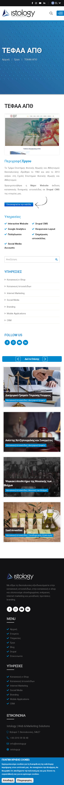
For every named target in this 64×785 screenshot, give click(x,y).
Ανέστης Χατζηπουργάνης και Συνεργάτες (29, 440)
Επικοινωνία (16, 656)
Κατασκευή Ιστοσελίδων (19, 286)
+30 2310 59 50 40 (19, 738)
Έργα (16, 59)
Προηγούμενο (18, 359)
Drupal (13, 651)
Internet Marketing (16, 293)
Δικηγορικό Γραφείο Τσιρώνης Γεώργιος (28, 395)
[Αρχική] (18, 13)
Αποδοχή (8, 780)
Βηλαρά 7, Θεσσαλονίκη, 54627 (25, 732)
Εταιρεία (14, 633)
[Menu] (60, 13)
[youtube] (40, 3)
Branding (11, 306)
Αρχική (6, 59)
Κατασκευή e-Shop (16, 279)
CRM (9, 320)
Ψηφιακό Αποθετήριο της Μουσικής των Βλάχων (27, 483)
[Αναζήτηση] (56, 259)
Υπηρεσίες (15, 638)
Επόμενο (45, 359)
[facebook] (32, 3)
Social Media (13, 300)
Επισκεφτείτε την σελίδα (19, 204)
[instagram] (36, 3)
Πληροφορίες (24, 780)
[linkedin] (44, 3)
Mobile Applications (16, 313)
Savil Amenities (13, 530)
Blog (12, 647)
